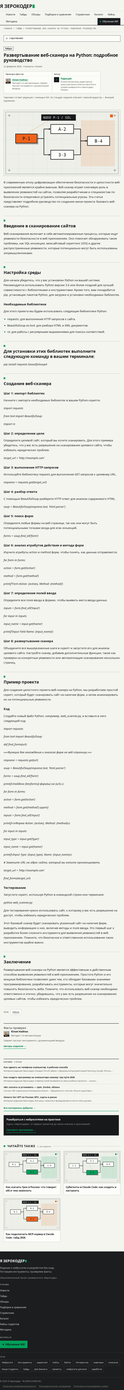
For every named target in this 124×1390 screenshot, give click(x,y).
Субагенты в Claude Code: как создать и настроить (91, 1188)
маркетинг (42, 1362)
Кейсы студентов (9, 1324)
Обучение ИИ (110, 21)
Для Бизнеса (40, 1369)
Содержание (16, 38)
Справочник (83, 14)
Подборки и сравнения (58, 14)
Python (16, 1012)
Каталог (98, 14)
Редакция (66, 78)
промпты (57, 1369)
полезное (113, 1362)
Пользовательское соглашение (55, 1386)
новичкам (98, 1362)
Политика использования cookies (91, 1386)
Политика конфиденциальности (19, 1386)
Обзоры (35, 14)
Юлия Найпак (20, 79)
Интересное (82, 1362)
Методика (11, 21)
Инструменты (25, 1362)
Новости (10, 14)
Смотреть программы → (21, 1129)
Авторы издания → (15, 1046)
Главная (8, 28)
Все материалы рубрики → (20, 1107)
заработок (97, 1369)
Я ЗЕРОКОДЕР (16, 6)
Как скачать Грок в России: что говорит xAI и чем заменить (31, 1188)
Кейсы (111, 14)
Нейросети (7, 1362)
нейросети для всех (76, 1369)
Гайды (23, 14)
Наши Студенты (10, 1369)
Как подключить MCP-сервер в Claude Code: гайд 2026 (30, 1235)
